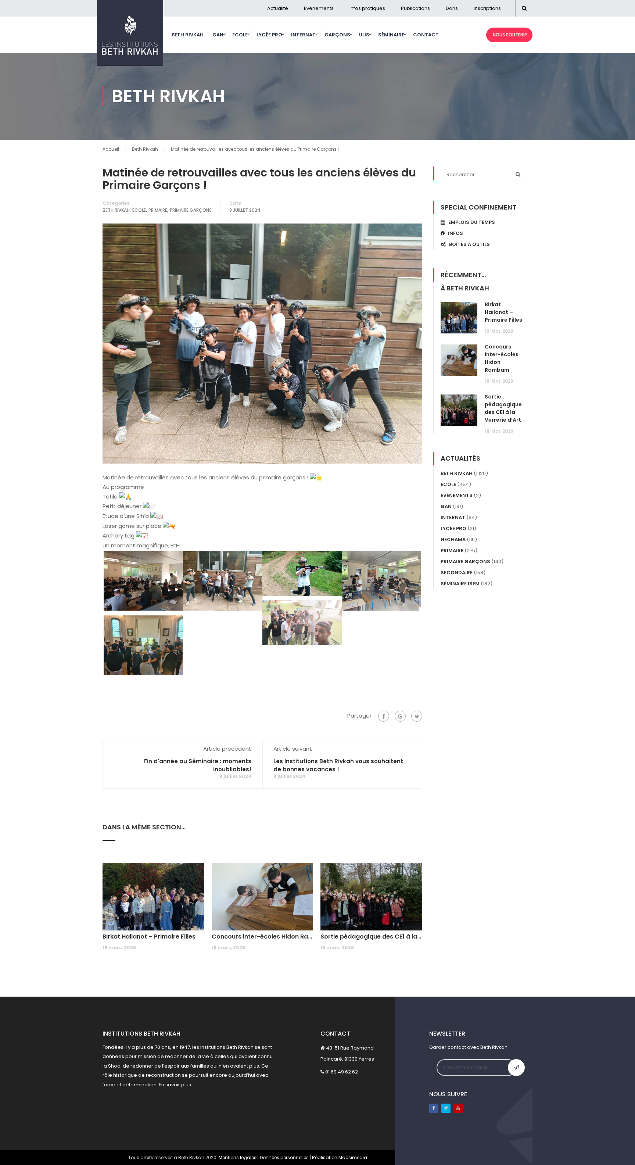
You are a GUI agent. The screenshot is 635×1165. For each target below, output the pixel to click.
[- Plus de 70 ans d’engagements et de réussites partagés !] (130, 36)
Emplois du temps (470, 222)
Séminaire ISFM (460, 583)
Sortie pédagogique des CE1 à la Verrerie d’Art (371, 936)
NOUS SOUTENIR (509, 35)
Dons (452, 8)
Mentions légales (237, 1157)
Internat (303, 34)
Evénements (319, 8)
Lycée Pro (269, 34)
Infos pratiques (367, 8)
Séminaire (391, 34)
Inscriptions (487, 8)
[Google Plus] (400, 716)
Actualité (277, 8)
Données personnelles (284, 1157)
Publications (415, 8)
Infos (454, 233)
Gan (217, 34)
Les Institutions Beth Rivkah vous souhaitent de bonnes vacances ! (338, 765)
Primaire (157, 210)
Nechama (453, 539)
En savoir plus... (176, 1084)
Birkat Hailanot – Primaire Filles (149, 936)
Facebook (433, 1108)
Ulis (364, 34)
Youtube (458, 1108)
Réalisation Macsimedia (339, 1157)
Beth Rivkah (188, 34)
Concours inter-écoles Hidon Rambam (262, 936)
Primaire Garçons (191, 210)
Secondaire (457, 572)
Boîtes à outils (468, 244)
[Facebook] (383, 716)
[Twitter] (416, 716)
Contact (426, 34)
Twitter (446, 1108)
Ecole (240, 34)
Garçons (337, 34)
